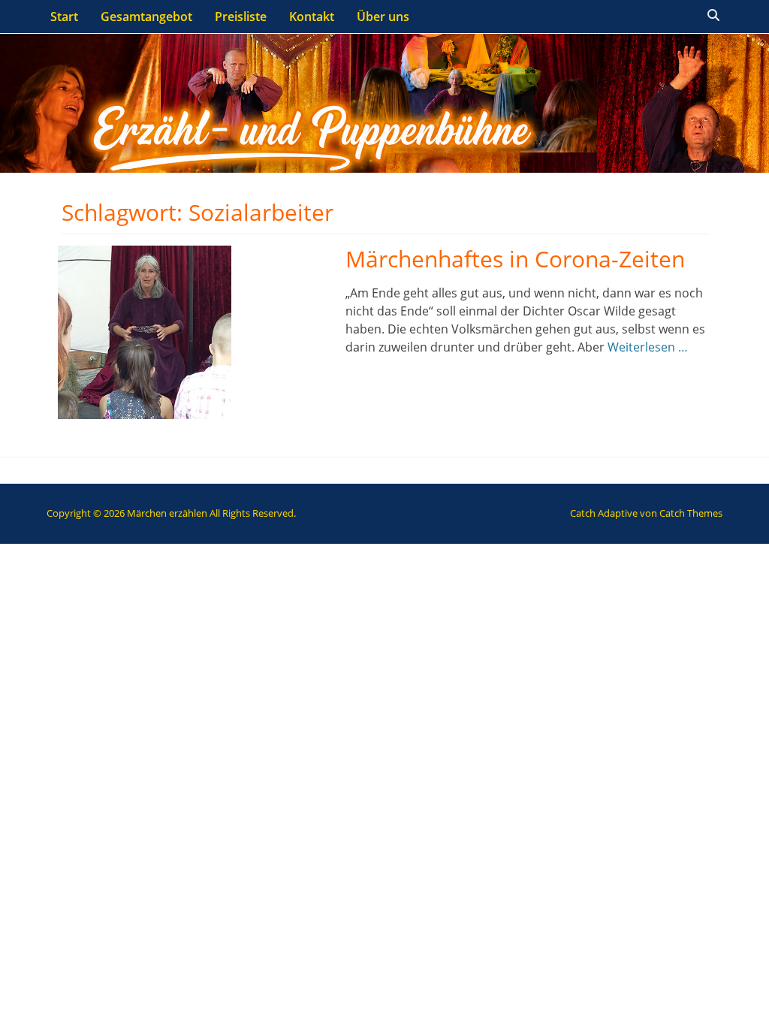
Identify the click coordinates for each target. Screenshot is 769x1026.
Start (64, 16)
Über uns (383, 16)
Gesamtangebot (146, 16)
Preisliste (241, 16)
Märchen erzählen (167, 513)
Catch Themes (690, 513)
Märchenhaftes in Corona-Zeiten (515, 258)
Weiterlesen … (648, 347)
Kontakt (311, 16)
